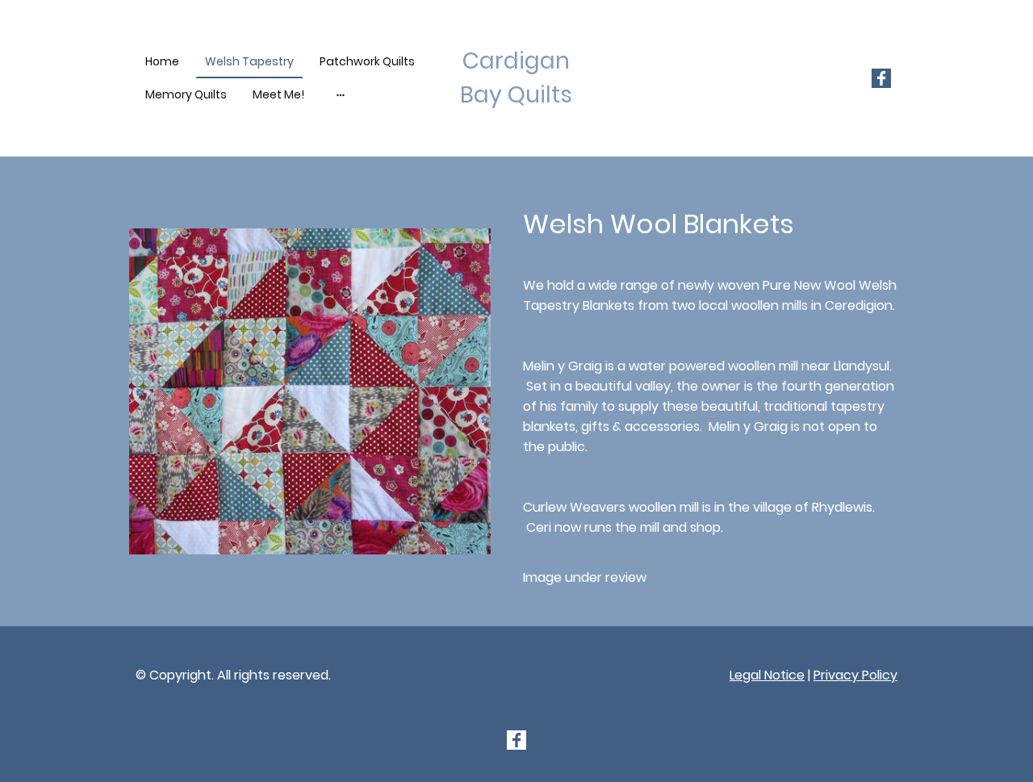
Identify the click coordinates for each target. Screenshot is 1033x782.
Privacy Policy (855, 675)
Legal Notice (767, 675)
